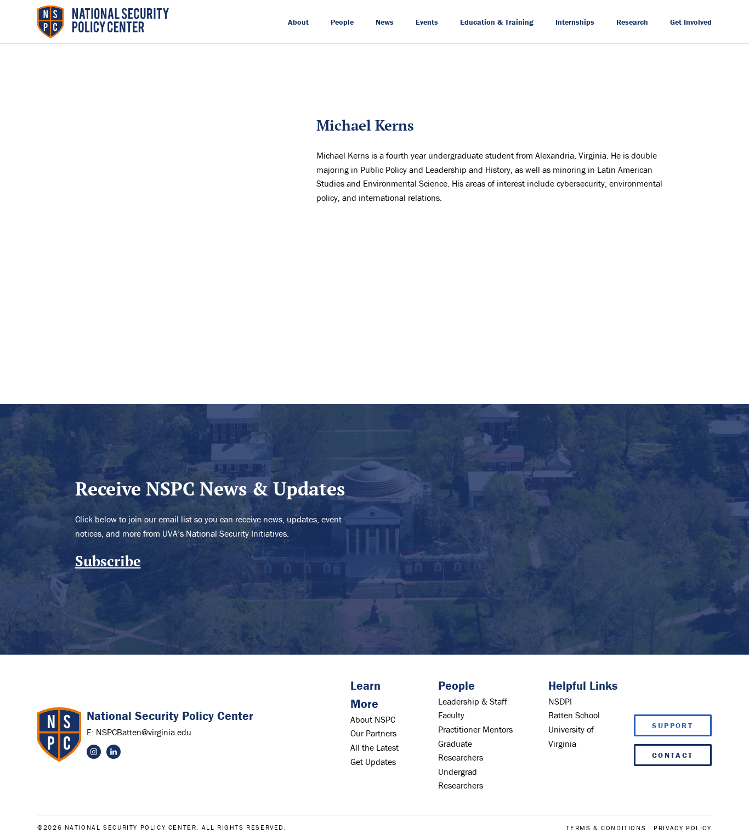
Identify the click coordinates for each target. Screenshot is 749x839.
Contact (673, 755)
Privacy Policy (682, 828)
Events (427, 22)
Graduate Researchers (460, 750)
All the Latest (374, 747)
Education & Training (497, 22)
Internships (574, 22)
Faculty (451, 715)
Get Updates (373, 761)
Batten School (574, 715)
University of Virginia (571, 736)
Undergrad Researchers (460, 778)
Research (632, 22)
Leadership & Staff (472, 701)
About (298, 22)
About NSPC (372, 719)
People (342, 22)
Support (672, 725)
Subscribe (108, 560)
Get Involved (691, 22)
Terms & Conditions (606, 828)
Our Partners (373, 733)
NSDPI (560, 701)
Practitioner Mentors (475, 729)
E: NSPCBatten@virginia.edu (139, 732)
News (385, 22)
